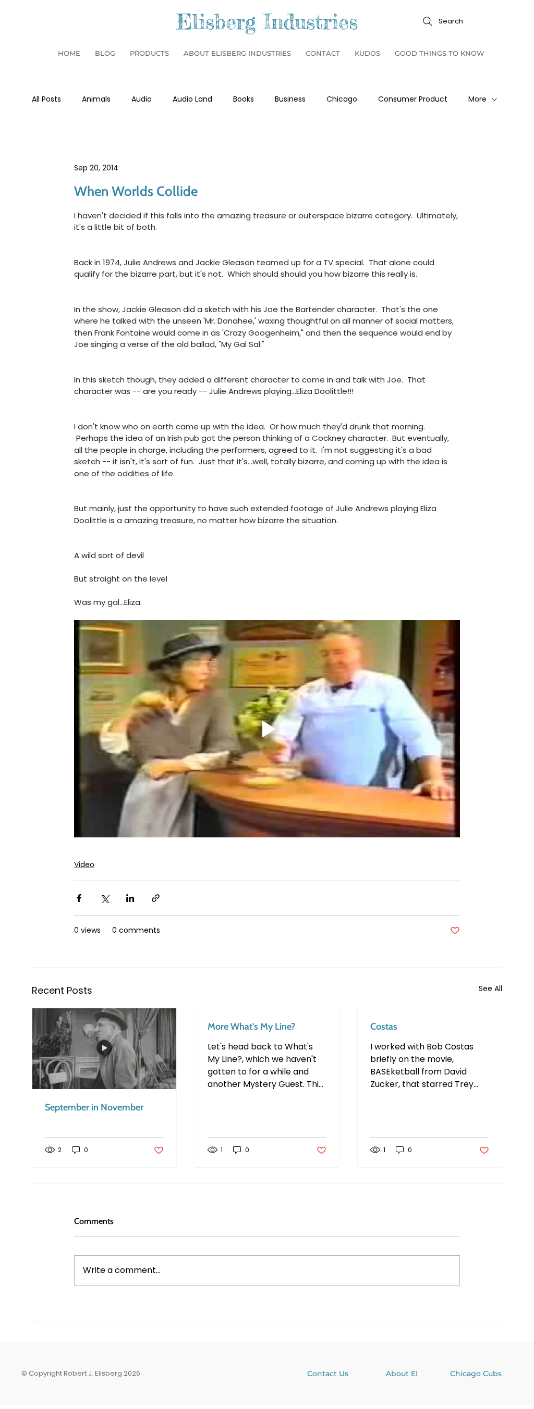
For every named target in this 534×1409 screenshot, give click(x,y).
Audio (141, 99)
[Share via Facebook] (79, 898)
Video (84, 864)
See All (490, 988)
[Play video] (267, 728)
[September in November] (104, 1048)
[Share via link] (156, 898)
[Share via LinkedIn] (130, 898)
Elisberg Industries (267, 21)
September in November (94, 1107)
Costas (383, 1026)
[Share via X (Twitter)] (105, 898)
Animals (96, 99)
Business (290, 99)
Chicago (341, 99)
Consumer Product (412, 99)
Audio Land (192, 99)
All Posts (46, 99)
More (477, 99)
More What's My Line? (251, 1026)
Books (243, 99)
